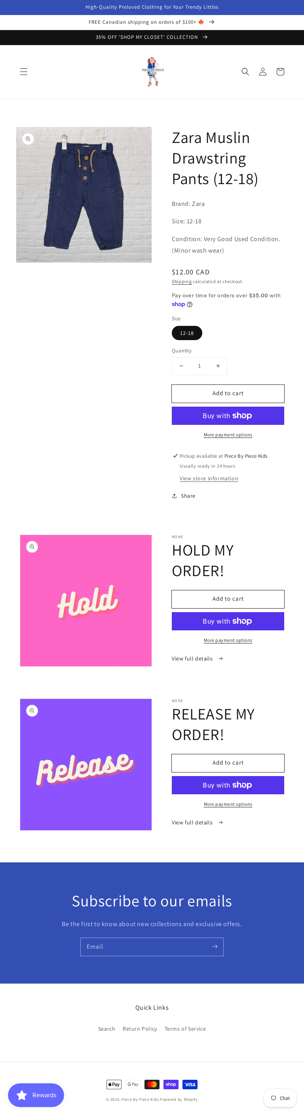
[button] (23, 71)
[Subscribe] (214, 946)
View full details (193, 658)
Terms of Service (185, 1028)
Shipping (182, 281)
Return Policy (140, 1028)
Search (107, 1028)
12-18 (187, 333)
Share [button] (188, 495)
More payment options (228, 435)
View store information (209, 478)
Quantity (182, 350)
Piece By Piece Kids (140, 1099)
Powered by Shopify (179, 1099)
